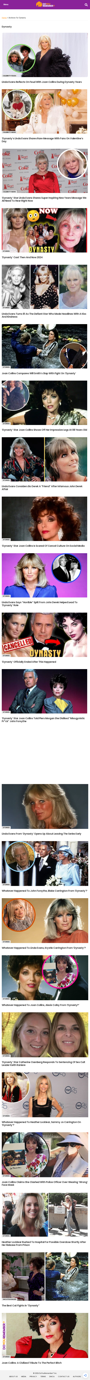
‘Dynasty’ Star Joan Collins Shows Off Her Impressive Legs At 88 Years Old (44, 430)
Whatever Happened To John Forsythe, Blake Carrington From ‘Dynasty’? (44, 890)
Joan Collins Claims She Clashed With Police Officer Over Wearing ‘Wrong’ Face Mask (45, 1183)
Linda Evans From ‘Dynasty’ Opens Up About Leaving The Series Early (41, 833)
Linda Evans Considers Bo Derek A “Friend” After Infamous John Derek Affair (42, 488)
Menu (6, 4)
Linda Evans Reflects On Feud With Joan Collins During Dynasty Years (42, 82)
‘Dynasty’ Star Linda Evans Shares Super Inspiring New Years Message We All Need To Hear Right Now (44, 199)
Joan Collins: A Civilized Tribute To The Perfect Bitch (32, 1363)
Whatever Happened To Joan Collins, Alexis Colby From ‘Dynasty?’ (40, 1005)
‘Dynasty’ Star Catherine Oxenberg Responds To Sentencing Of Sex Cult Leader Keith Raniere (43, 1063)
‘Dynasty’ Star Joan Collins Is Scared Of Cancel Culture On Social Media (43, 546)
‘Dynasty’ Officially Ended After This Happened (29, 662)
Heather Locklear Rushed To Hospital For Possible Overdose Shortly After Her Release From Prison (44, 1243)
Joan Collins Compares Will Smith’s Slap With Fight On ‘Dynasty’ (39, 373)
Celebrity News (9, 132)
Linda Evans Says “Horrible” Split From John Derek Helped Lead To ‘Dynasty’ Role (39, 604)
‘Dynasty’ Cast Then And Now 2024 (22, 257)
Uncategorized (9, 1299)
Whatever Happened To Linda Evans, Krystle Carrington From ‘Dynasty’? (44, 948)
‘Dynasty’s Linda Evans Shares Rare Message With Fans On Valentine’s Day (42, 140)
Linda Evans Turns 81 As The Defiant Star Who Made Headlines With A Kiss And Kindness (44, 315)
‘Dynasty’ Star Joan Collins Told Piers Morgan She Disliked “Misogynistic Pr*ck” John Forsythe (43, 720)
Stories (6, 251)
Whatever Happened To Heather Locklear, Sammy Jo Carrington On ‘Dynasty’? (41, 1123)
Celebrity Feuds (9, 76)
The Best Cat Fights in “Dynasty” (20, 1305)
